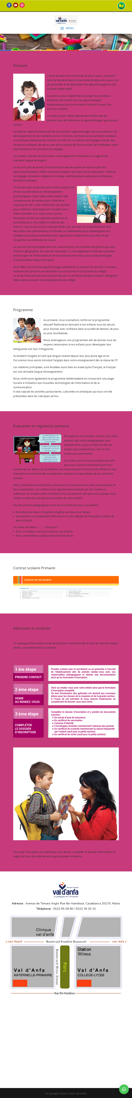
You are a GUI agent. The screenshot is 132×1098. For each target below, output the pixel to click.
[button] (124, 1089)
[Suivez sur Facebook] (9, 5)
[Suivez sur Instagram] (22, 5)
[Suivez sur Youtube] (15, 5)
